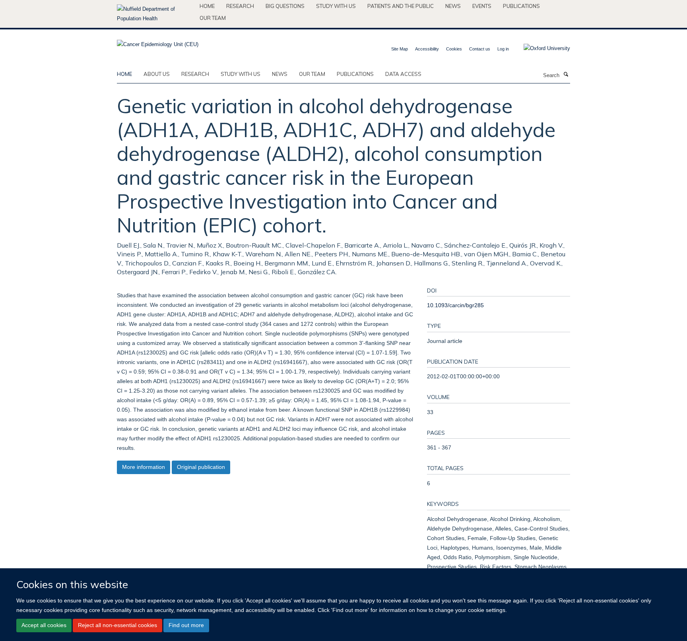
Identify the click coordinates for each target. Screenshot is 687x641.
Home (207, 6)
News (453, 6)
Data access (403, 74)
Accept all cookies (43, 625)
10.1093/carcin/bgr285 (455, 305)
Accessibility (427, 48)
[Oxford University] (541, 48)
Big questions (285, 6)
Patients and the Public (400, 6)
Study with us (336, 6)
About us (157, 74)
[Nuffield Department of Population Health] (155, 13)
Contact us (479, 48)
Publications (521, 6)
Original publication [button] (201, 467)
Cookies (454, 48)
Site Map (399, 48)
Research (240, 6)
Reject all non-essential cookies (117, 625)
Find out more (186, 625)
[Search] (565, 74)
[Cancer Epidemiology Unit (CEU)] (157, 42)
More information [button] (143, 467)
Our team (213, 18)
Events (481, 6)
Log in (503, 48)
